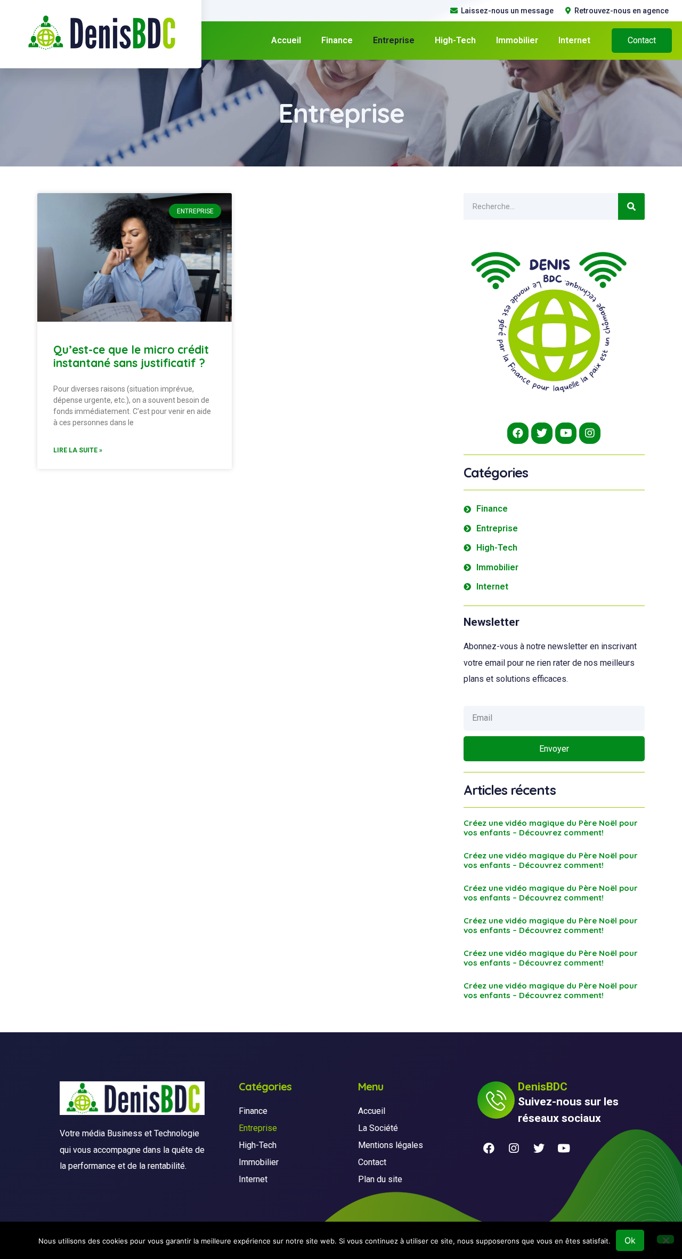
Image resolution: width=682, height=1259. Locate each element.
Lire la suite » (77, 450)
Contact (372, 1162)
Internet (574, 40)
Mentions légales (390, 1145)
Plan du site (380, 1179)
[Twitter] (542, 433)
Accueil (286, 40)
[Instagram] (589, 433)
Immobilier (517, 40)
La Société (378, 1128)
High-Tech (455, 40)
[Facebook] (518, 433)
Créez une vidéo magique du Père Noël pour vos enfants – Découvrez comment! (551, 828)
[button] (642, 40)
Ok (630, 1240)
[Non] (665, 1239)
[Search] (631, 206)
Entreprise (394, 40)
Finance (337, 40)
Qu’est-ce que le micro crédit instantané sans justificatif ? (131, 356)
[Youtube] (566, 433)
